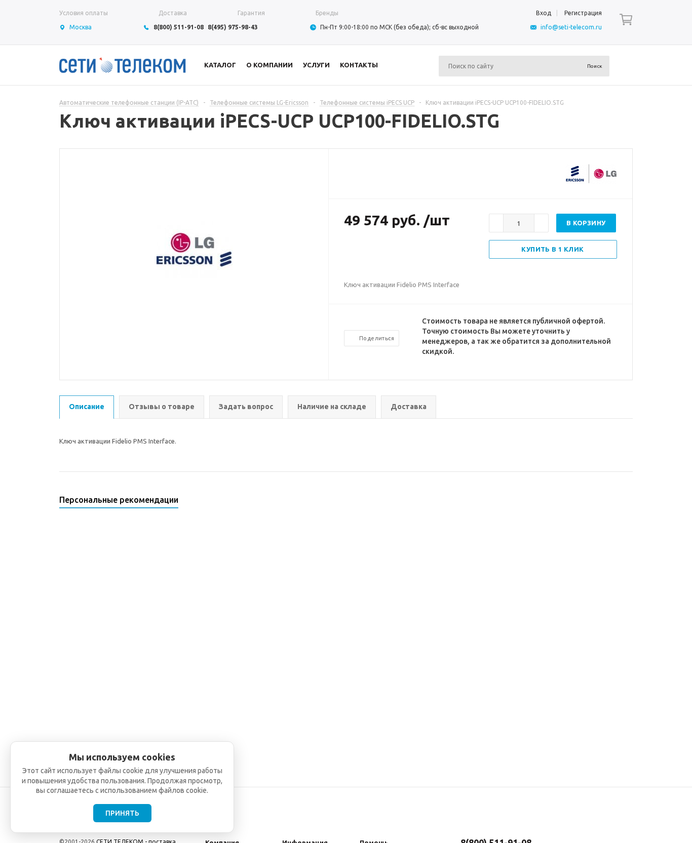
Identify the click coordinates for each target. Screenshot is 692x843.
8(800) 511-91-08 (178, 27)
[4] (379, 253)
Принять (122, 813)
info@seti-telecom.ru (571, 27)
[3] (369, 253)
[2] (359, 253)
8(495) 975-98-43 (233, 27)
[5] (390, 253)
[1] (349, 253)
